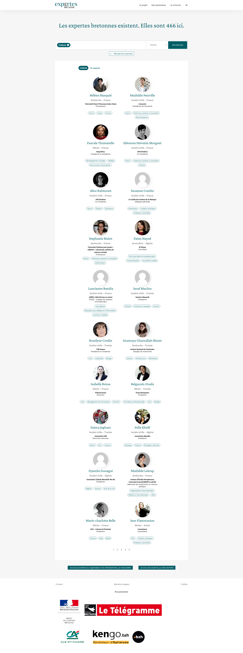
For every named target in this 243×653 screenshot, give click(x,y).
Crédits (184, 584)
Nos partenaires (158, 5)
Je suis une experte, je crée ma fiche (157, 567)
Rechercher (177, 45)
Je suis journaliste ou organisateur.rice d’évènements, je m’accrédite (100, 567)
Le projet (143, 5)
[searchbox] (96, 45)
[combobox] (101, 45)
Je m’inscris (175, 5)
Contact (59, 584)
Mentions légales (121, 584)
